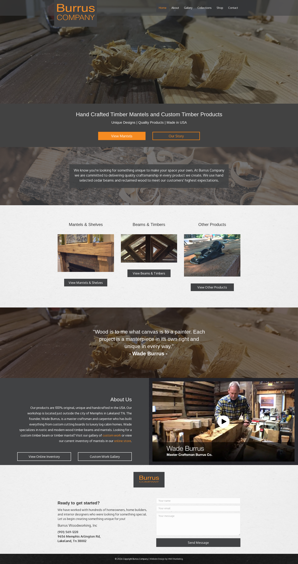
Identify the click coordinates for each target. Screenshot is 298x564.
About (175, 8)
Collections (204, 8)
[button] (223, 421)
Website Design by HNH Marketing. (166, 559)
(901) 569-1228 (68, 532)
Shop (220, 8)
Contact (233, 8)
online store (122, 441)
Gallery (188, 8)
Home (162, 8)
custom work (112, 435)
